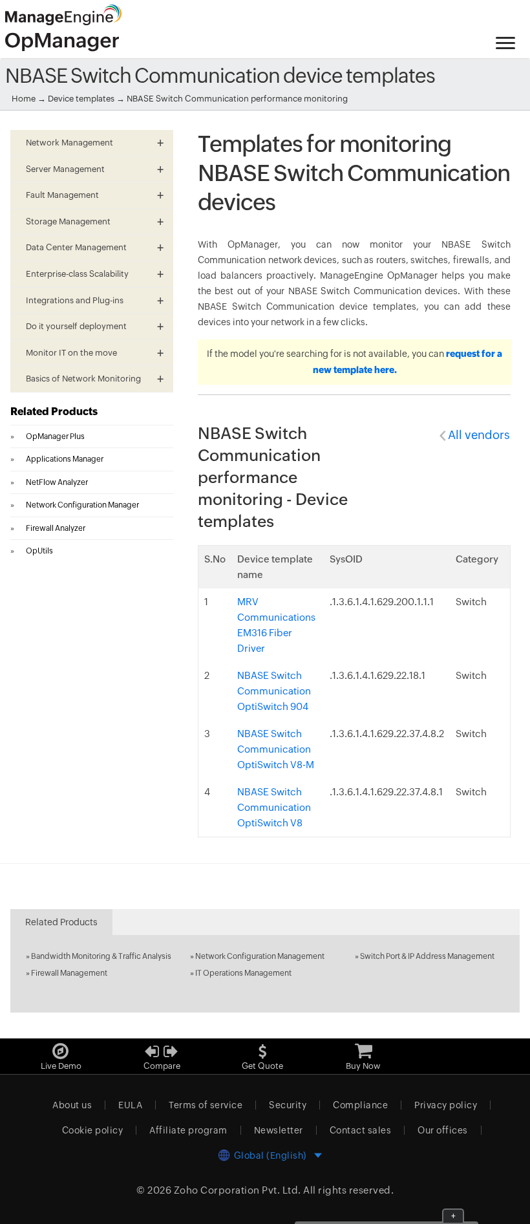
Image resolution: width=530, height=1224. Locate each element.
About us (72, 1105)
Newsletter (278, 1130)
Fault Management (62, 195)
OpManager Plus (55, 436)
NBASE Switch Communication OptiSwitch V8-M (275, 749)
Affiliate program (188, 1130)
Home (24, 98)
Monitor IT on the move (71, 353)
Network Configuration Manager (82, 505)
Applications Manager (64, 459)
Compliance (360, 1105)
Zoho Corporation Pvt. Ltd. (237, 1190)
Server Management (65, 169)
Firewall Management (69, 973)
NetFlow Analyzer (57, 482)
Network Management (69, 142)
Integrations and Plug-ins (74, 300)
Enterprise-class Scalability (77, 274)
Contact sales (361, 1130)
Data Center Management (76, 247)
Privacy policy (445, 1105)
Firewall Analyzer (55, 528)
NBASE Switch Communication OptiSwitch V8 (274, 807)
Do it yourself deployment (76, 326)
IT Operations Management (243, 973)
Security (287, 1105)
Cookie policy (92, 1130)
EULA (130, 1105)
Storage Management (68, 221)
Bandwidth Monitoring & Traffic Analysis (101, 956)
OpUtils (39, 550)
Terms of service (205, 1105)
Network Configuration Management (259, 956)
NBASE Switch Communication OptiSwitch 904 (274, 691)
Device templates (81, 98)
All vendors (479, 435)
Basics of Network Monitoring (83, 378)
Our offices (443, 1130)
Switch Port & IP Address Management (427, 956)
